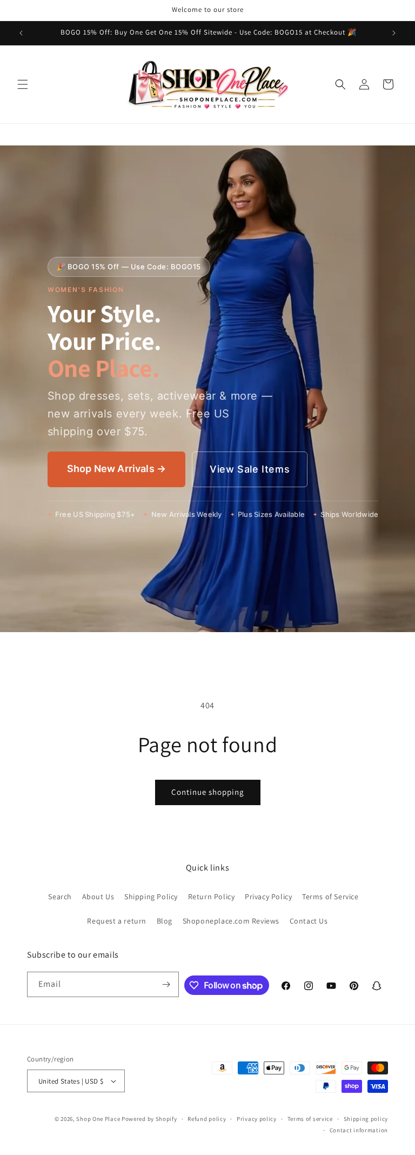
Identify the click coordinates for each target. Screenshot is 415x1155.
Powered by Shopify (149, 1119)
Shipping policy (366, 1119)
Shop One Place (99, 1119)
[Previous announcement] (21, 33)
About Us (98, 896)
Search (60, 896)
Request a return (116, 921)
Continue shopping (207, 792)
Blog (164, 921)
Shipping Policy (151, 896)
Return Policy (211, 896)
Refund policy (207, 1119)
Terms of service (310, 1119)
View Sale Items (250, 469)
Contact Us (309, 921)
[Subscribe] (166, 984)
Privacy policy (257, 1119)
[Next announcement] (394, 33)
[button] (23, 84)
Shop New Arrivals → (116, 468)
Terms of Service (330, 896)
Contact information (359, 1130)
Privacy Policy (268, 896)
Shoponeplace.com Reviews (231, 921)
